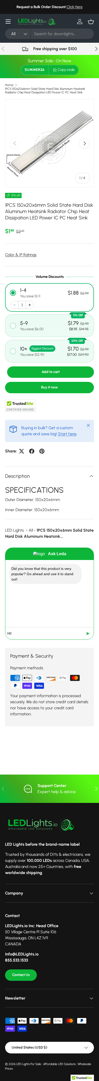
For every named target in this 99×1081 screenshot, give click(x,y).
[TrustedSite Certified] (20, 405)
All (31, 530)
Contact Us (21, 975)
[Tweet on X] (21, 451)
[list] (49, 143)
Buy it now (49, 387)
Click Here (74, 7)
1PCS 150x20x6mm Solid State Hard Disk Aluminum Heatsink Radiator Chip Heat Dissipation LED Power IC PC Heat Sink (45, 90)
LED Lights (14, 530)
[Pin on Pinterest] (42, 451)
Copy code (66, 70)
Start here (67, 433)
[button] (90, 21)
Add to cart (51, 372)
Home (9, 85)
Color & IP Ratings (21, 254)
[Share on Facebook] (32, 451)
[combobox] (49, 34)
